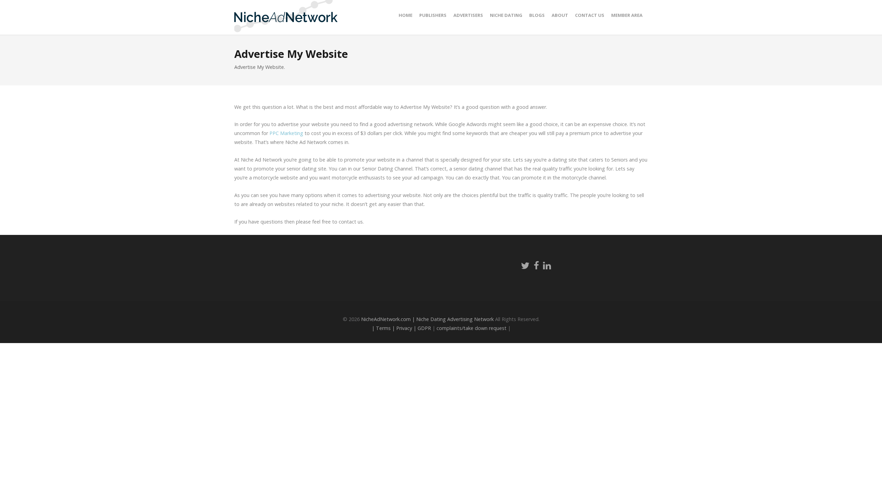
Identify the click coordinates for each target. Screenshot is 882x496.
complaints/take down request (471, 328)
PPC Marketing (286, 133)
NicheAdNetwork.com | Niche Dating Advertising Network (427, 319)
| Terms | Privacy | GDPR (401, 328)
